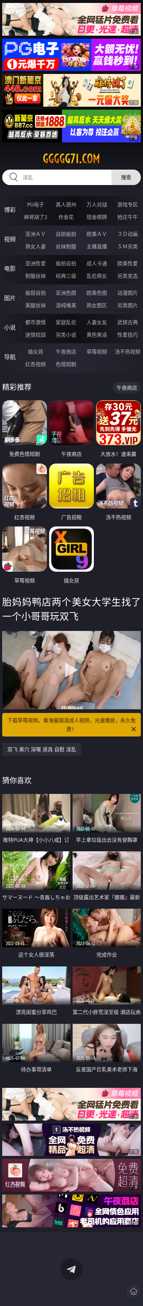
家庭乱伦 (66, 322)
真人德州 (66, 204)
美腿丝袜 (35, 305)
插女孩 (35, 351)
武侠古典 (127, 322)
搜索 (126, 177)
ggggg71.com (71, 158)
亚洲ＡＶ (35, 233)
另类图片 (127, 305)
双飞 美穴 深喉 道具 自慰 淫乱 (41, 749)
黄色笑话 (97, 334)
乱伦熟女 (97, 275)
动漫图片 (127, 292)
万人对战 (97, 204)
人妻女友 (97, 322)
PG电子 (35, 204)
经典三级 (66, 275)
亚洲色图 (66, 292)
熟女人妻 (35, 246)
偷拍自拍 (66, 263)
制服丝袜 (35, 275)
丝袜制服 (66, 246)
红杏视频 (35, 364)
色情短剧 (66, 364)
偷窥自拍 (35, 292)
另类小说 (66, 334)
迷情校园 (35, 334)
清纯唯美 (66, 305)
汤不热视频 (127, 351)
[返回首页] (133, 1291)
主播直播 (97, 246)
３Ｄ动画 (127, 233)
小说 (10, 327)
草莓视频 (97, 351)
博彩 (10, 210)
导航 (10, 357)
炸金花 (66, 216)
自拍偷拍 (66, 233)
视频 (10, 239)
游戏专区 (127, 204)
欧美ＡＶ (97, 233)
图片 (10, 298)
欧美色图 (97, 292)
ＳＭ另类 (127, 246)
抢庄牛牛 (127, 216)
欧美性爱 (127, 263)
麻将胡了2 (35, 216)
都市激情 (35, 322)
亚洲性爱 (35, 263)
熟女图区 (97, 305)
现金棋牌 (97, 216)
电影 (10, 269)
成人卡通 (97, 263)
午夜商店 (66, 351)
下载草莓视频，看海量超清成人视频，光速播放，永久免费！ (71, 724)
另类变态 (127, 275)
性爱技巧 (127, 334)
